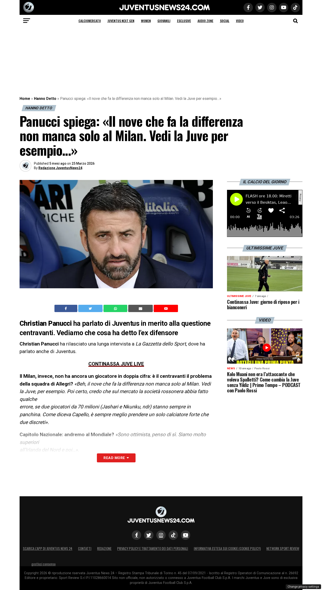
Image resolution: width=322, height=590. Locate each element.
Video (240, 20)
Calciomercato (89, 20)
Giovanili (163, 20)
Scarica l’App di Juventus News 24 (47, 548)
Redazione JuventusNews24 (60, 168)
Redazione (104, 548)
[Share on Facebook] (66, 308)
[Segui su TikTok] (173, 535)
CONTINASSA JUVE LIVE (116, 364)
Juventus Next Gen (120, 20)
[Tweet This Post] (90, 308)
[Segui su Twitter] (148, 535)
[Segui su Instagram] (161, 535)
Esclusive (184, 20)
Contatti (84, 548)
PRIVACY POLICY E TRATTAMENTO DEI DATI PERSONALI (152, 548)
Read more (114, 458)
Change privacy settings (303, 586)
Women (146, 20)
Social (224, 20)
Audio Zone (205, 20)
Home (25, 98)
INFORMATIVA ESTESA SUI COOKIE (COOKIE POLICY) (227, 548)
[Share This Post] (115, 308)
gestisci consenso (43, 564)
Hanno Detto (45, 98)
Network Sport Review (282, 548)
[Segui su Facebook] (136, 535)
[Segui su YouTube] (185, 535)
